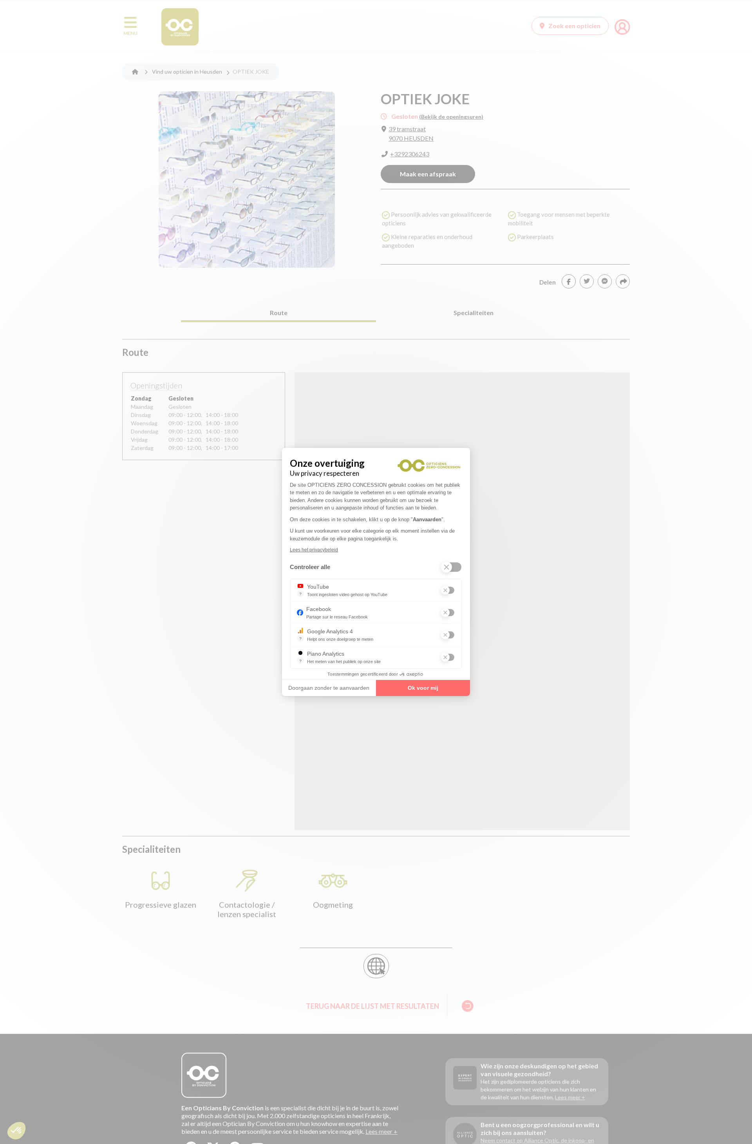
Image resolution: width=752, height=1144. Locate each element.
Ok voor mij (423, 688)
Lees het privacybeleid (314, 550)
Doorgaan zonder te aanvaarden (328, 688)
